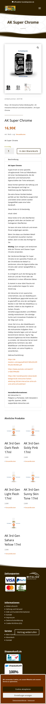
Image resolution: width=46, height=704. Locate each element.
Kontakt (9, 615)
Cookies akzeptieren (23, 689)
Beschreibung (13, 159)
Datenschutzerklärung (19, 700)
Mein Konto (10, 634)
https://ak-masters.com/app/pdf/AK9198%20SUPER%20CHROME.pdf (22, 362)
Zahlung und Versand (14, 609)
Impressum (31, 700)
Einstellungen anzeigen (23, 695)
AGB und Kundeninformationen (18, 612)
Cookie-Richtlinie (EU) (14, 623)
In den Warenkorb (28, 151)
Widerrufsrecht (12, 606)
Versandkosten (20, 134)
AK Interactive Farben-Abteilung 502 (21, 105)
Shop (6, 105)
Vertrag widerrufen (27, 632)
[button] (38, 48)
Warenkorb (10, 637)
